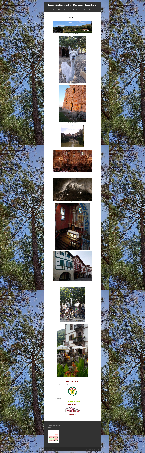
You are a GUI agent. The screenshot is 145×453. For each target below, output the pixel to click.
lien (65, 384)
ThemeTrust (52, 449)
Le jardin (64, 9)
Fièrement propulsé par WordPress (92, 449)
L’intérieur (59, 9)
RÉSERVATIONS (72, 382)
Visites (90, 9)
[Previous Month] (49, 430)
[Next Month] (57, 430)
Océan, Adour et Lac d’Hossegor (81, 9)
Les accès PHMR (71, 9)
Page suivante (72, 414)
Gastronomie (96, 9)
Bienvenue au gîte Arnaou (51, 9)
